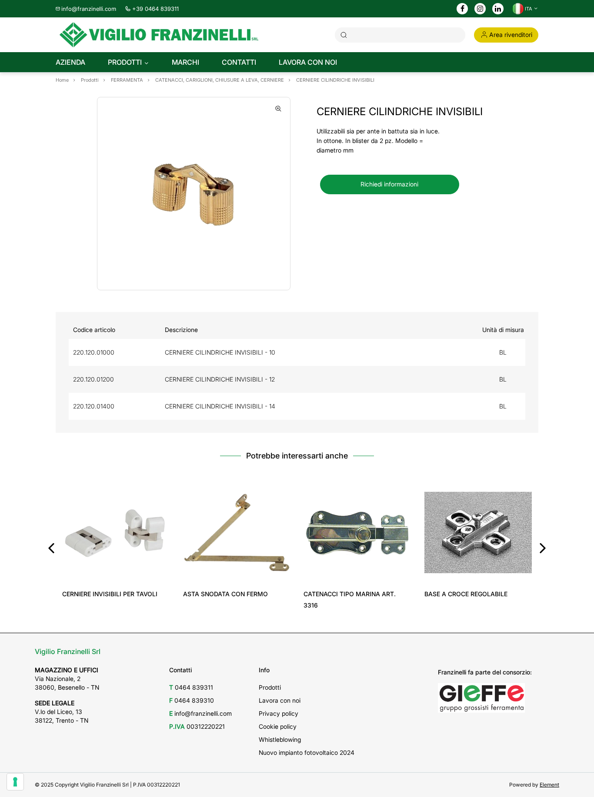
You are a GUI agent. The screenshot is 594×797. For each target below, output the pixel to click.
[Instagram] (480, 9)
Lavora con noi (279, 700)
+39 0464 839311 (155, 8)
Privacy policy (278, 713)
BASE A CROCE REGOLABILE (465, 594)
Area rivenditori (510, 34)
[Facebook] (462, 9)
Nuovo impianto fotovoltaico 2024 (306, 752)
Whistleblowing (280, 739)
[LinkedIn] (498, 9)
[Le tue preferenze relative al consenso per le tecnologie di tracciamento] (15, 782)
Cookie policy (278, 726)
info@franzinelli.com (88, 8)
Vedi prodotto (116, 574)
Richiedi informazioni (389, 184)
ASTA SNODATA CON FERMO (225, 594)
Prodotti (270, 687)
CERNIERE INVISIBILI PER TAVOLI (109, 594)
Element (549, 784)
